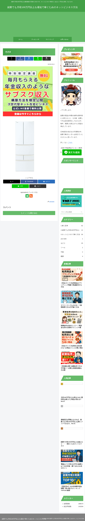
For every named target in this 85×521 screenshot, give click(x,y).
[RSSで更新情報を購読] (31, 196)
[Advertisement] (42, 24)
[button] (46, 59)
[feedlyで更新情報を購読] (27, 196)
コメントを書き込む (29, 213)
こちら (70, 142)
